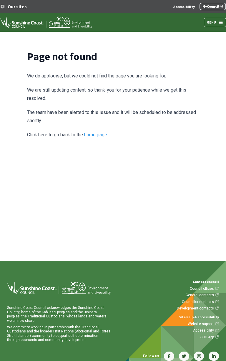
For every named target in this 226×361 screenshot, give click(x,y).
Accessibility (184, 6)
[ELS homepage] (46, 22)
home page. (96, 135)
